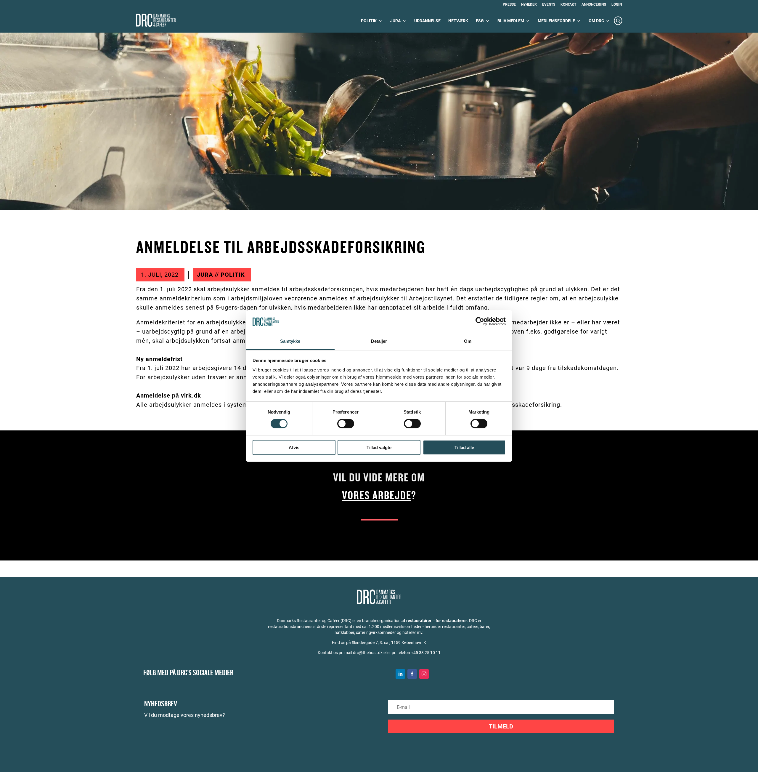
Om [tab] (467, 341)
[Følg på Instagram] (424, 674)
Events (548, 5)
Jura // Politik (221, 274)
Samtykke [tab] (290, 341)
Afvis (294, 447)
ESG (480, 21)
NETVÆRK (458, 21)
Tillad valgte (379, 447)
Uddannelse (427, 21)
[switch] (345, 423)
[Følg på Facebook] (412, 674)
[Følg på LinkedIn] (400, 674)
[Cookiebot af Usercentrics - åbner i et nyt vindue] (480, 321)
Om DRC (596, 21)
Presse (509, 5)
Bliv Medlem (510, 21)
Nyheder (529, 5)
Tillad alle (464, 447)
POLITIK (369, 21)
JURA (395, 21)
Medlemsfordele (556, 21)
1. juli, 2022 (160, 274)
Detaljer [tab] (379, 341)
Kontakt (568, 5)
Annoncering (594, 5)
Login (616, 5)
